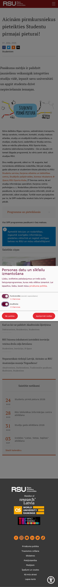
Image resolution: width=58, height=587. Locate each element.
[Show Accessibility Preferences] (51, 580)
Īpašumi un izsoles (30, 569)
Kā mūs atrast (30, 574)
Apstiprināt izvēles (44, 316)
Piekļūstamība (30, 560)
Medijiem (30, 565)
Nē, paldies (10, 316)
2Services (15, 299)
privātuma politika (38, 285)
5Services (15, 307)
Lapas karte (30, 579)
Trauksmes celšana (30, 551)
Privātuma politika (30, 546)
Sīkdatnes (30, 555)
